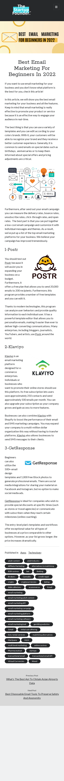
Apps (23, 552)
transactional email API (42, 656)
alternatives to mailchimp (43, 566)
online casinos (40, 645)
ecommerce (34, 587)
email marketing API (17, 603)
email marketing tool (17, 624)
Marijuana (12, 640)
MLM (26, 640)
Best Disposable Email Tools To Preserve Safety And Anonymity (32, 695)
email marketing (15, 592)
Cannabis (27, 576)
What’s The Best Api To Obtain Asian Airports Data (32, 681)
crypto (11, 582)
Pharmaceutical (15, 650)
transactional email (16, 656)
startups (33, 650)
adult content (14, 561)
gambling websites (42, 624)
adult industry (33, 561)
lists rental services (16, 635)
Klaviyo (9, 356)
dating (46, 582)
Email (49, 587)
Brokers (11, 576)
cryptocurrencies (28, 582)
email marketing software (19, 619)
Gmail (10, 629)
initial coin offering (29, 629)
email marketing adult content (21, 598)
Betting (40, 571)
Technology (34, 552)
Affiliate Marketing (16, 566)
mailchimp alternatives (43, 635)
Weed (34, 661)
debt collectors (14, 587)
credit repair (43, 576)
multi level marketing (17, 645)
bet (27, 571)
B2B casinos (13, 571)
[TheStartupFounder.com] (21, 14)
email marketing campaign (19, 608)
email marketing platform (19, 613)
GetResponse (12, 500)
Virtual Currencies (16, 661)
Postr (8, 262)
